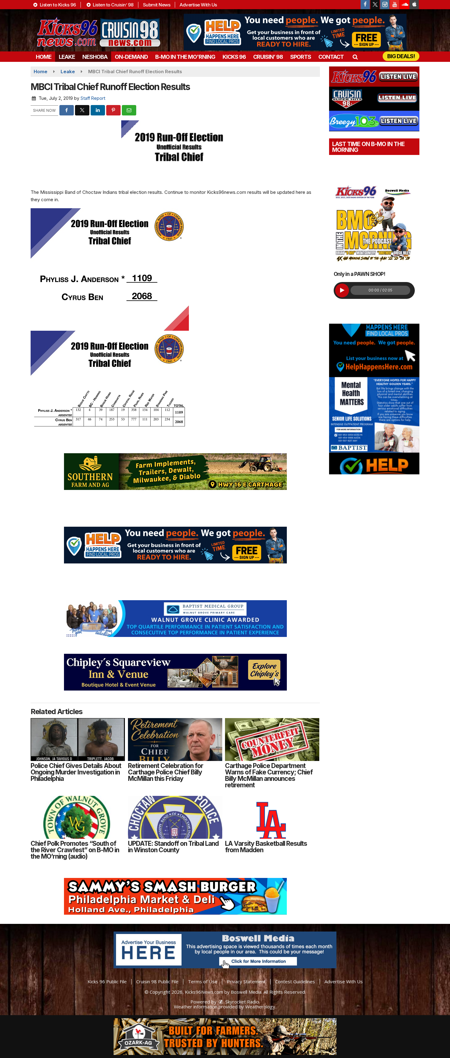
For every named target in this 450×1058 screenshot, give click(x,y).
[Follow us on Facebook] (365, 4)
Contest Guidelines (295, 981)
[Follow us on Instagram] (384, 4)
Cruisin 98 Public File (157, 981)
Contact (331, 57)
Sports (300, 57)
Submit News (157, 5)
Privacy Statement (246, 981)
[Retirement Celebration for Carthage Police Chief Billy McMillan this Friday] (175, 739)
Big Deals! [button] (401, 56)
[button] (355, 57)
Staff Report (93, 98)
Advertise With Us (198, 5)
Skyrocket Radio (241, 1002)
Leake (67, 57)
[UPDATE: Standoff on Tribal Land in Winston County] (175, 817)
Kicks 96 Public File (107, 981)
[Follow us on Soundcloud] (404, 4)
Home (43, 57)
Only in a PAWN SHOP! (359, 274)
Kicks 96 (234, 57)
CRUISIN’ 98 (268, 57)
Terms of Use (202, 981)
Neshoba (94, 57)
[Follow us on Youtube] (394, 4)
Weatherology (260, 1006)
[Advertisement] (295, 32)
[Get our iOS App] (414, 4)
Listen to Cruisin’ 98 (112, 5)
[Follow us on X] (375, 4)
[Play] (342, 290)
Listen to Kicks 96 (57, 5)
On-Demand (131, 57)
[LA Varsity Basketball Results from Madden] (272, 817)
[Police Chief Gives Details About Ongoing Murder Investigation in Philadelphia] (78, 739)
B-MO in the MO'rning (185, 57)
